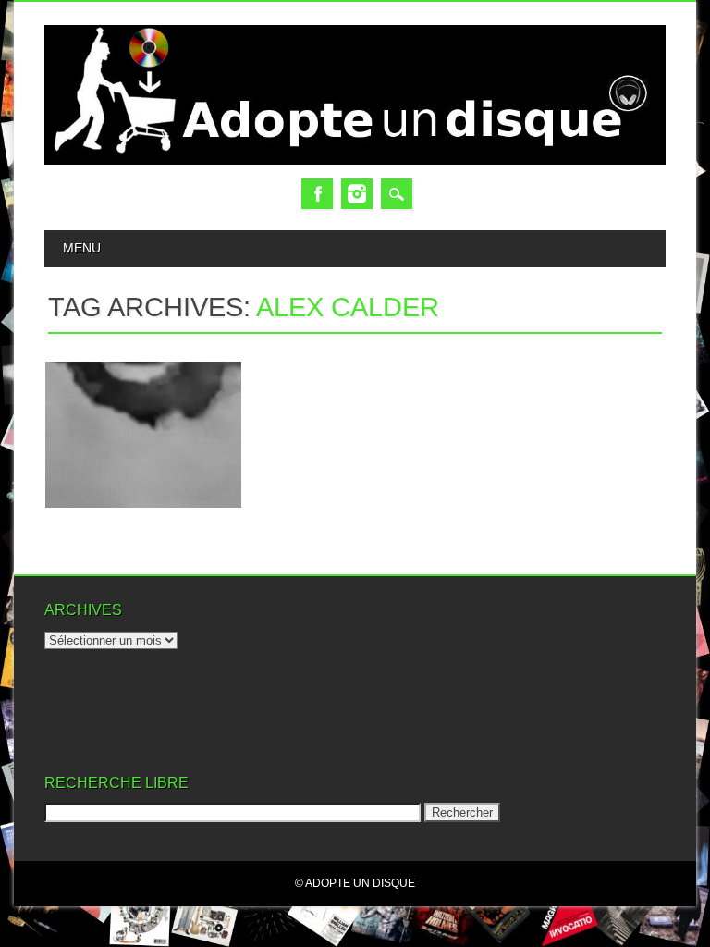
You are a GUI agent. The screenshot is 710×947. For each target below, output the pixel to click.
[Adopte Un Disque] (354, 160)
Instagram (357, 193)
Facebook (317, 193)
